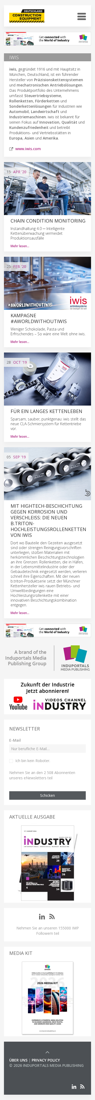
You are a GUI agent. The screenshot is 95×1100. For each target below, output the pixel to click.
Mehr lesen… (20, 246)
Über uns (18, 1060)
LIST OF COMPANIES (27, 1070)
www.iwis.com (28, 148)
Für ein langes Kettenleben (46, 411)
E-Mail (15, 740)
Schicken (47, 795)
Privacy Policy (46, 1060)
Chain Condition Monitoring (48, 221)
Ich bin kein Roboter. (32, 760)
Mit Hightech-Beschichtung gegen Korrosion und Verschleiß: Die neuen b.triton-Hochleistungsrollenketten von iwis (48, 520)
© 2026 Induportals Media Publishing (46, 1065)
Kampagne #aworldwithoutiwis (39, 318)
